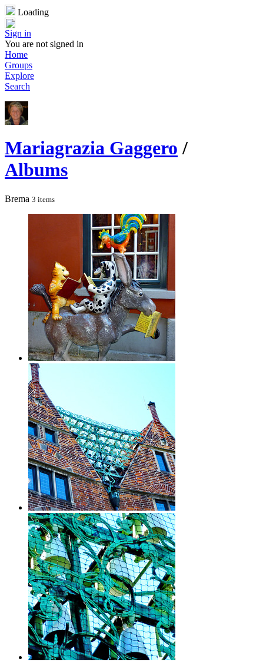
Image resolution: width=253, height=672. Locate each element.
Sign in (18, 33)
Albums (36, 169)
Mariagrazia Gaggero (91, 147)
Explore (19, 76)
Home (16, 54)
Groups (18, 65)
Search (17, 86)
